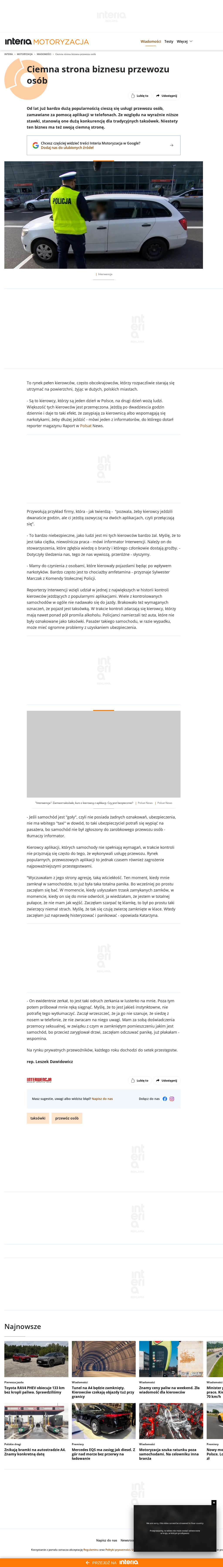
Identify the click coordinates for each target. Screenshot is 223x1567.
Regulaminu (91, 1550)
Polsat (85, 425)
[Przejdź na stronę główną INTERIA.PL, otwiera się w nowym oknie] (18, 41)
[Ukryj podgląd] (213, 1502)
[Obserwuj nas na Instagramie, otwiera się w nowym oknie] (171, 1098)
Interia (8, 54)
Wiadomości (44, 54)
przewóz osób (67, 1118)
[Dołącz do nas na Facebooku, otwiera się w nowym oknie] (164, 1098)
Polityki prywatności (117, 1550)
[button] (151, 41)
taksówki (37, 1118)
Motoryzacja (25, 54)
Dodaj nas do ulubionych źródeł (90, 147)
